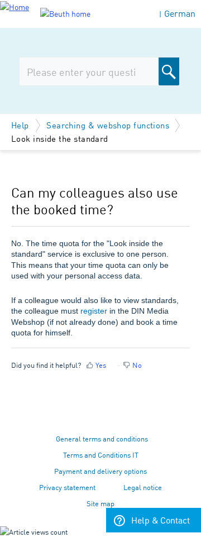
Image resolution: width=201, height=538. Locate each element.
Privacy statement (67, 487)
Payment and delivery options (100, 470)
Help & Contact (160, 519)
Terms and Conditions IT (100, 454)
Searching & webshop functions (107, 125)
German (179, 13)
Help (21, 125)
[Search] (169, 71)
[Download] (80, 260)
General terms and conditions (102, 438)
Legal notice (142, 487)
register (93, 310)
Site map (100, 503)
